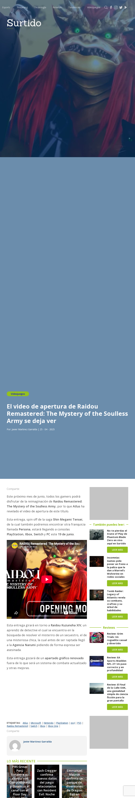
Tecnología (40, 7)
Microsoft (36, 722)
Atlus (25, 722)
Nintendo (49, 722)
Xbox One (53, 726)
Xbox (42, 726)
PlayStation (62, 722)
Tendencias (74, 7)
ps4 (73, 722)
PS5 (79, 722)
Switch (33, 726)
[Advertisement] (47, 697)
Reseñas (57, 7)
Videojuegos (93, 7)
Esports (6, 7)
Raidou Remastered (17, 726)
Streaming (22, 7)
